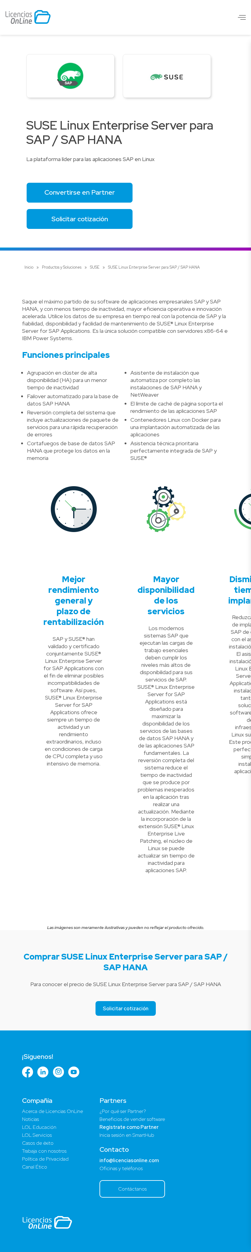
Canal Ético (34, 1167)
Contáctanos (132, 1189)
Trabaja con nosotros (44, 1151)
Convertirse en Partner (79, 192)
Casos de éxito (38, 1143)
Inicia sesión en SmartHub (126, 1135)
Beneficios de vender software (132, 1119)
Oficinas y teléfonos (121, 1168)
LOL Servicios (37, 1135)
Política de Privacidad (45, 1159)
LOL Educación (39, 1127)
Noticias (30, 1119)
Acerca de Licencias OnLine (52, 1111)
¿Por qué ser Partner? (122, 1111)
